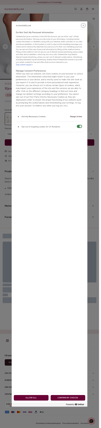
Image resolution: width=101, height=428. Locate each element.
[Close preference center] (83, 25)
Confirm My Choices (67, 398)
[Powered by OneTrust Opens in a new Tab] (76, 404)
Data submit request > (24, 65)
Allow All (31, 398)
